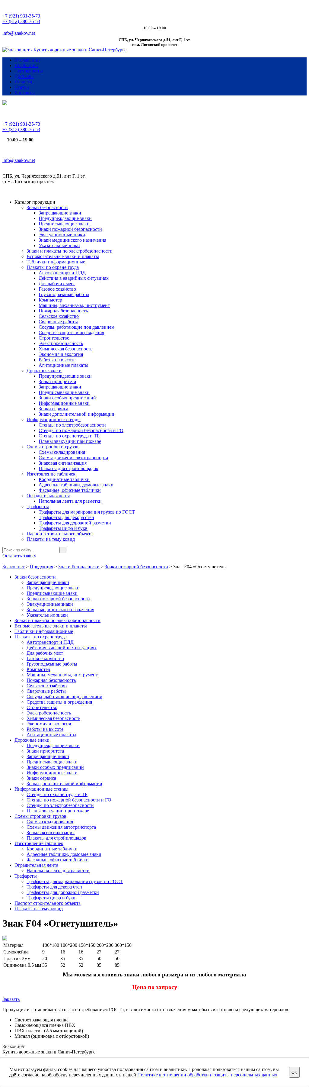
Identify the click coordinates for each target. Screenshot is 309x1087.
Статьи (21, 87)
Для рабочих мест (57, 283)
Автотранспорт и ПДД (62, 272)
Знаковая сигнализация (63, 463)
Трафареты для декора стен (66, 517)
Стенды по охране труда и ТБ (69, 435)
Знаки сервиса (53, 408)
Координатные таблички (64, 479)
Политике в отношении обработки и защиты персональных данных (207, 1074)
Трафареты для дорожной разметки (75, 522)
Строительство (54, 337)
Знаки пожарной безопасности (70, 229)
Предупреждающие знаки (65, 218)
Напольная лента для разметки (70, 501)
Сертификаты (28, 70)
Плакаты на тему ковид (51, 539)
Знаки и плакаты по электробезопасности (70, 250)
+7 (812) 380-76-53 (21, 21)
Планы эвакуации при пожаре (70, 441)
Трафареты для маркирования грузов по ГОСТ (87, 511)
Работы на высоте (57, 359)
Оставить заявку (19, 555)
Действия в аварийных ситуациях (74, 278)
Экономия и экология (61, 354)
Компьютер (50, 299)
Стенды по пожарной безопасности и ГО (81, 430)
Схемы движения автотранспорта (73, 457)
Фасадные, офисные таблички (70, 490)
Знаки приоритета (57, 381)
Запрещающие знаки (60, 212)
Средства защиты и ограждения (71, 332)
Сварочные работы (58, 321)
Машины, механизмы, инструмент (74, 305)
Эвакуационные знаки (62, 234)
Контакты (24, 92)
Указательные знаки (59, 245)
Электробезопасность (61, 343)
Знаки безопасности (47, 207)
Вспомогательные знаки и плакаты (63, 256)
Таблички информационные (56, 261)
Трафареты (38, 506)
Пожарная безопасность (63, 310)
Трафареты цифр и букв (63, 528)
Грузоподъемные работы (64, 294)
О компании (27, 60)
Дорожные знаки (44, 370)
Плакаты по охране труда (53, 267)
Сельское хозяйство (59, 316)
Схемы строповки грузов (52, 446)
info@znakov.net (18, 33)
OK (294, 1072)
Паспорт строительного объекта (60, 533)
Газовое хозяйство (57, 289)
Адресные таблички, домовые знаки (76, 484)
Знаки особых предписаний (67, 397)
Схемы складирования (62, 452)
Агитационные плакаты (63, 365)
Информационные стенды (54, 419)
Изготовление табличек (51, 473)
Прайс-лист (26, 65)
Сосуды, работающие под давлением (76, 327)
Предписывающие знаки (64, 223)
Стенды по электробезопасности (72, 424)
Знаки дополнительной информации (76, 414)
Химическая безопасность (65, 348)
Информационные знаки (64, 403)
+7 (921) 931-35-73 (21, 15)
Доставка (23, 76)
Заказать (11, 999)
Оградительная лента (48, 495)
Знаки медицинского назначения (72, 240)
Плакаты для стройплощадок (68, 468)
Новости (23, 81)
